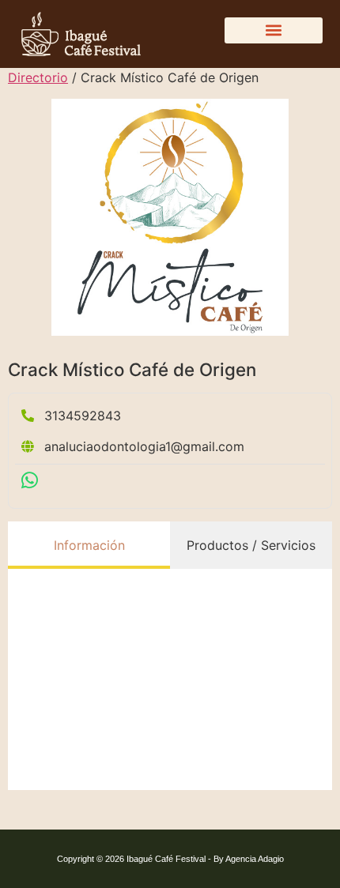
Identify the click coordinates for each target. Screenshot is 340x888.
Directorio (38, 77)
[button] (274, 30)
